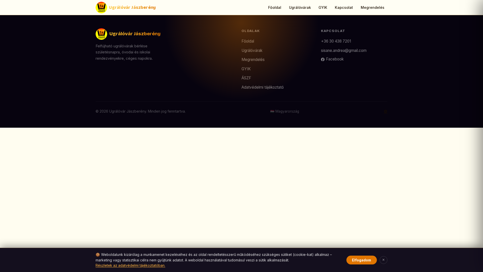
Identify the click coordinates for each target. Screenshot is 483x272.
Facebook (335, 59)
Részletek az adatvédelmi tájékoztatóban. (130, 265)
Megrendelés (372, 7)
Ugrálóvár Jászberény (132, 7)
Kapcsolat (344, 7)
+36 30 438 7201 (336, 41)
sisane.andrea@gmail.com (344, 50)
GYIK (322, 7)
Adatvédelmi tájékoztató (263, 87)
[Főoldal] (101, 7)
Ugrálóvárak (300, 7)
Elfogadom (361, 260)
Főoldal (274, 7)
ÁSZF (246, 78)
